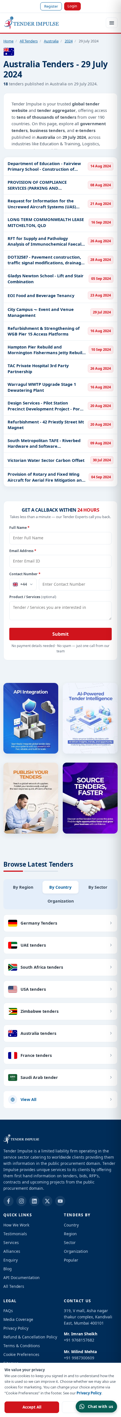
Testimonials (15, 1233)
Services (11, 1242)
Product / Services (32, 596)
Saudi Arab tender (39, 1077)
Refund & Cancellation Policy (30, 1337)
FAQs (8, 1310)
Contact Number (25, 574)
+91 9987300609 (79, 1357)
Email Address (22, 550)
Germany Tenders (39, 923)
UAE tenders (33, 945)
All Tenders (29, 41)
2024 (69, 41)
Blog (7, 1268)
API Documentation (21, 1277)
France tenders (36, 1055)
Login (72, 5)
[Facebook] (8, 1201)
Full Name (19, 527)
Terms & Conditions (21, 1345)
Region (70, 1233)
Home (8, 41)
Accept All (32, 1407)
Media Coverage (18, 1319)
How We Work (16, 1225)
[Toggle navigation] (112, 23)
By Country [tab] (60, 887)
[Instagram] (21, 1201)
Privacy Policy (89, 1393)
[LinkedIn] (34, 1201)
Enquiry (10, 1260)
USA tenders (33, 989)
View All (28, 1099)
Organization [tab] (61, 901)
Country (71, 1225)
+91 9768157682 (79, 1340)
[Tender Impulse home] (31, 23)
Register (51, 6)
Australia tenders (38, 1033)
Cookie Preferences (21, 1354)
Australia (51, 41)
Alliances (11, 1251)
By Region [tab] (23, 887)
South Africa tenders (42, 967)
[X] (47, 1201)
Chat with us (100, 1406)
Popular (71, 1260)
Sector (70, 1242)
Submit (60, 634)
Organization (76, 1251)
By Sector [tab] (97, 887)
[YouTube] (60, 1201)
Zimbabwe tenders (40, 1011)
